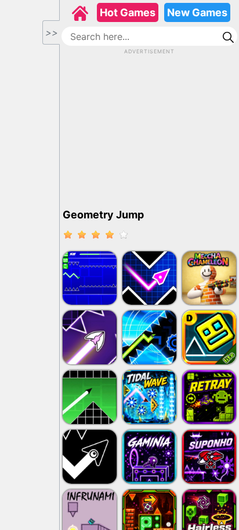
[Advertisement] (150, 128)
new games (197, 12)
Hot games (127, 12)
